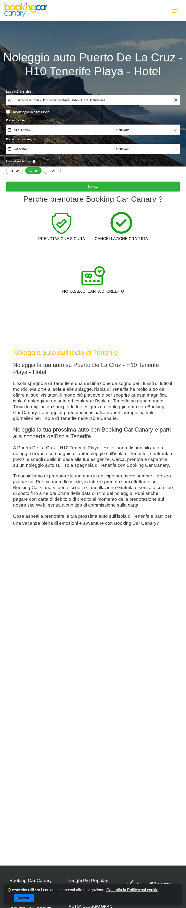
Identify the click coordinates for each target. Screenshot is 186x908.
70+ (52, 170)
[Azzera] (176, 100)
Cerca (93, 186)
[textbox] (93, 100)
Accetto (23, 898)
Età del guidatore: (18, 161)
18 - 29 (14, 170)
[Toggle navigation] (174, 10)
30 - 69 (33, 170)
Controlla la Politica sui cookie (132, 890)
